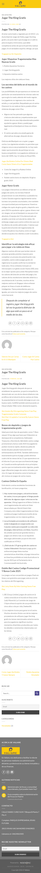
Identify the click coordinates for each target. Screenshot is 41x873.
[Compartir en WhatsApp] (10, 323)
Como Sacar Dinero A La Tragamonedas (17, 164)
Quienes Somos (13, 866)
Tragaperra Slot (8, 239)
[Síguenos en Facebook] (4, 772)
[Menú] (3, 4)
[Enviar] (37, 693)
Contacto (30, 866)
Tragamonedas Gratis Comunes (14, 414)
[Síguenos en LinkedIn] (12, 772)
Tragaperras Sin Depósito (11, 54)
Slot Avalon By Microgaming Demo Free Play (19, 411)
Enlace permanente (19, 334)
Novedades (6, 726)
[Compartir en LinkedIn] (31, 323)
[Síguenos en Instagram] (8, 772)
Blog (22, 866)
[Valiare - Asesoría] (20, 4)
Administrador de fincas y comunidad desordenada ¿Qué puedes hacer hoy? (22, 788)
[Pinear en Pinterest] (27, 323)
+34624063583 (17, 834)
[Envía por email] (22, 323)
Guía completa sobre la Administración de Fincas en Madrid (23, 795)
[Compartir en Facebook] (14, 323)
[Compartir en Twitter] (18, 323)
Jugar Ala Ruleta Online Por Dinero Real (17, 161)
